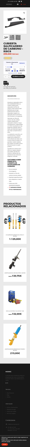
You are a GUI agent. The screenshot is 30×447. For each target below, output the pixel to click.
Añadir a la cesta (19, 76)
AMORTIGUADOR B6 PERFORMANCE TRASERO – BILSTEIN (15, 350)
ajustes (8, 441)
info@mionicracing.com (13, 424)
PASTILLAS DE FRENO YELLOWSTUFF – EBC (15, 311)
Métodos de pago (11, 409)
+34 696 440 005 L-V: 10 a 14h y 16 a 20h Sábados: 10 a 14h (14, 429)
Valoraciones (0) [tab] (13, 99)
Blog (8, 395)
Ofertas (8, 397)
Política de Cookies (11, 411)
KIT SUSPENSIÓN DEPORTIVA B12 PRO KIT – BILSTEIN (15, 235)
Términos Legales (11, 413)
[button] (24, 12)
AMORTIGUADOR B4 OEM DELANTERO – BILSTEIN (15, 273)
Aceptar (4, 444)
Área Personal (10, 393)
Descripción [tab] (11, 96)
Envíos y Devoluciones (12, 407)
